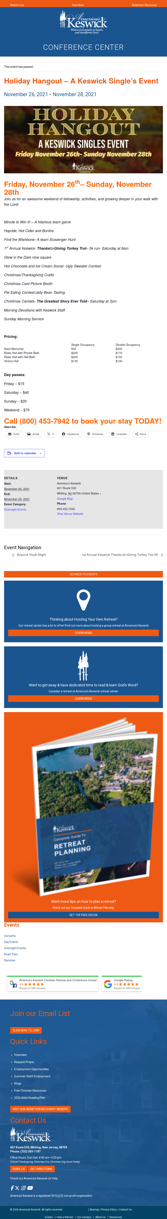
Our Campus (84, 1217)
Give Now (78, 5)
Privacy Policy (109, 1209)
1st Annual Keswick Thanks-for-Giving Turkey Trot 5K (120, 554)
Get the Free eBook (83, 915)
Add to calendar (25, 453)
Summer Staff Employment (32, 1076)
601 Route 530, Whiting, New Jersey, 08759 (38, 1147)
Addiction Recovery (144, 5)
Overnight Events (15, 509)
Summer (9, 960)
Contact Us (28, 1120)
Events (49, 1217)
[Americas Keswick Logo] (84, 21)
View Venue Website (70, 514)
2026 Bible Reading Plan (29, 1097)
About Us (100, 1217)
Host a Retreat (65, 1217)
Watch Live (17, 5)
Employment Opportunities (31, 1069)
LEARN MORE (83, 633)
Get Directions (41, 1169)
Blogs (17, 1083)
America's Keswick (21, 1195)
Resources (116, 1217)
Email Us (19, 1169)
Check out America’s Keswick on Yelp (34, 1178)
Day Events (11, 942)
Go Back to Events (83, 574)
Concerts (10, 935)
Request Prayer (24, 1062)
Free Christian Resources (30, 1090)
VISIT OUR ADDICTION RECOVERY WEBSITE (40, 1109)
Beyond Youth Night (31, 554)
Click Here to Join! (26, 1030)
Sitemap (94, 1209)
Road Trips (11, 954)
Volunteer (20, 1054)
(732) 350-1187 (30, 1151)
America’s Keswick (29, 1209)
